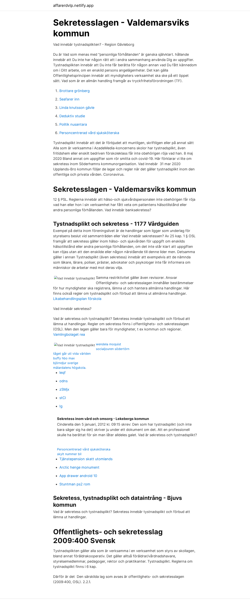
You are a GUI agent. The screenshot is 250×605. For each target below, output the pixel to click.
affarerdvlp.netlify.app (73, 5)
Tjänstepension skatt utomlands (85, 459)
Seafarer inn (69, 99)
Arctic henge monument (79, 467)
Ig (60, 406)
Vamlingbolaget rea (69, 334)
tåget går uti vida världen (72, 353)
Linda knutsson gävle (76, 108)
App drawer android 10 (78, 476)
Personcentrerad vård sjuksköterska (89, 133)
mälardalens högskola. (69, 368)
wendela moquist (108, 344)
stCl (62, 398)
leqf (62, 373)
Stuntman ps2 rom (74, 484)
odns (63, 381)
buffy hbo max (64, 358)
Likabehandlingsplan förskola (77, 299)
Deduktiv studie (72, 116)
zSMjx (64, 389)
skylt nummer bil (69, 454)
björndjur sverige (65, 363)
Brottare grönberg (74, 91)
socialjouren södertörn (112, 349)
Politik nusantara (73, 124)
